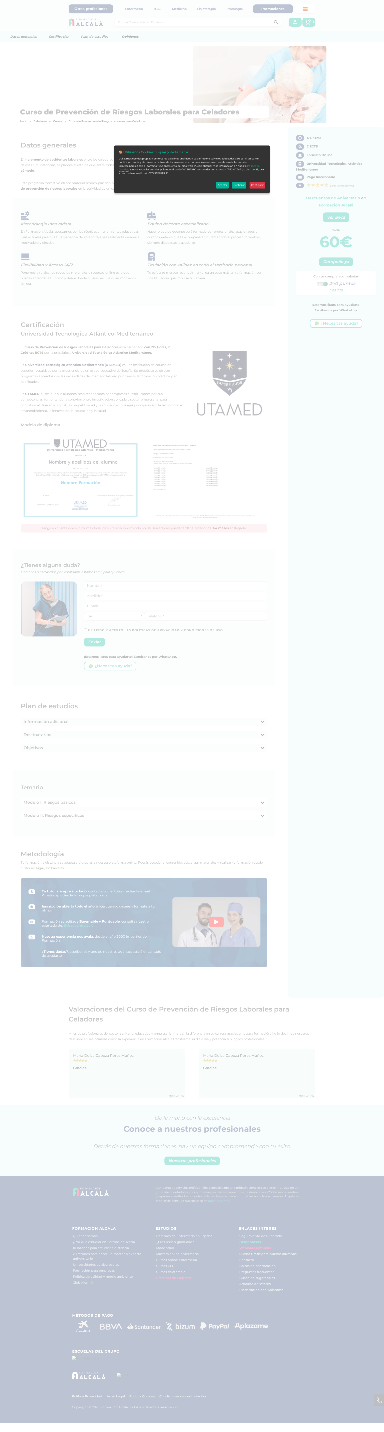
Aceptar (222, 185)
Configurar (257, 185)
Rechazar (239, 185)
